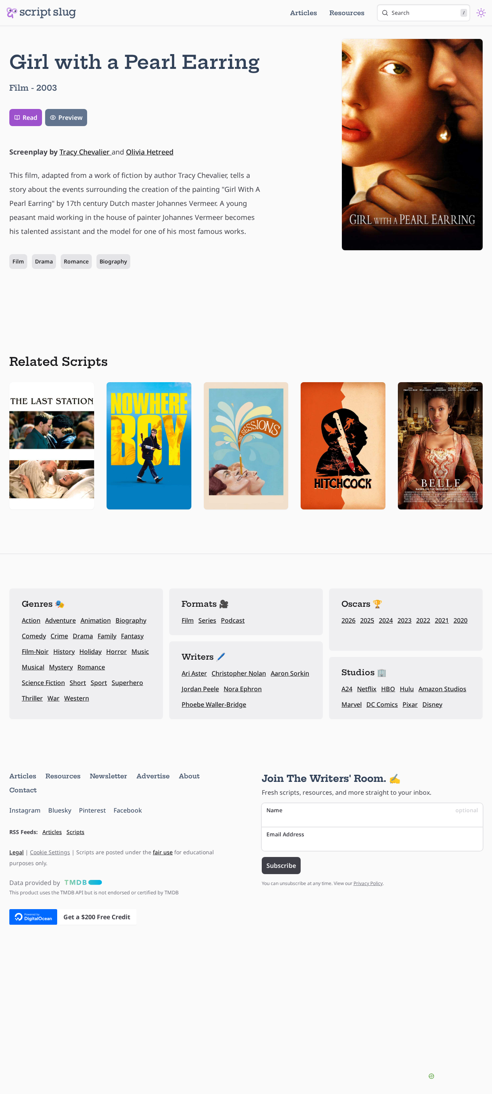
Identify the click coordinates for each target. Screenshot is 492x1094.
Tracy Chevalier (86, 151)
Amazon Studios (442, 689)
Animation (96, 620)
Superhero (127, 682)
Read (30, 117)
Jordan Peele (200, 689)
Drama (44, 261)
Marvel (351, 704)
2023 (404, 620)
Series (207, 620)
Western (76, 698)
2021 (442, 620)
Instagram (24, 810)
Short (78, 682)
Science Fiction (43, 682)
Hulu (407, 689)
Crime (59, 636)
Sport (99, 682)
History (64, 651)
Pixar (410, 704)
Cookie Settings (50, 852)
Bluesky (59, 810)
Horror (116, 651)
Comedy (34, 636)
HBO (388, 689)
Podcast (233, 620)
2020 (460, 620)
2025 (367, 620)
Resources (346, 13)
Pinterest (92, 810)
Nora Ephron (243, 689)
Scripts (75, 832)
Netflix (366, 689)
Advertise (153, 776)
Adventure (60, 620)
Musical (33, 667)
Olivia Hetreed (149, 151)
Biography (113, 261)
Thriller (32, 698)
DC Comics (382, 704)
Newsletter (108, 776)
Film (18, 261)
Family (107, 636)
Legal (16, 852)
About (189, 776)
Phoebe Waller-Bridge (214, 704)
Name (372, 810)
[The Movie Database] (81, 882)
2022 (423, 620)
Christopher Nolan (239, 673)
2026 (348, 620)
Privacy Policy (368, 883)
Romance (76, 261)
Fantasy (132, 636)
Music (140, 651)
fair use (163, 852)
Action (31, 620)
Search (428, 12)
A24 (346, 689)
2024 (386, 620)
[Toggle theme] (481, 13)
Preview (70, 117)
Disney (432, 704)
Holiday (90, 651)
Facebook (128, 810)
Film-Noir (35, 651)
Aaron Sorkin (290, 673)
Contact (23, 790)
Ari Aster (194, 673)
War (53, 698)
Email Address (285, 834)
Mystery (61, 667)
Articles (303, 13)
